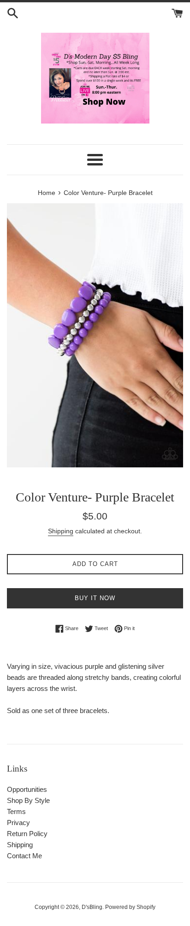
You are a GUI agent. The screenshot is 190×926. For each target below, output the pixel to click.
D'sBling (92, 907)
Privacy (18, 822)
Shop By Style (28, 800)
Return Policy (27, 834)
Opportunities (27, 789)
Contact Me (24, 856)
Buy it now (95, 598)
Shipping (60, 531)
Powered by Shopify (130, 907)
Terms (16, 811)
